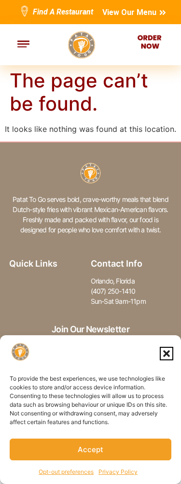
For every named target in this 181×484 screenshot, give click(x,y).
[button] (166, 353)
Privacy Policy (118, 471)
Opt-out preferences (66, 471)
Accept (90, 449)
